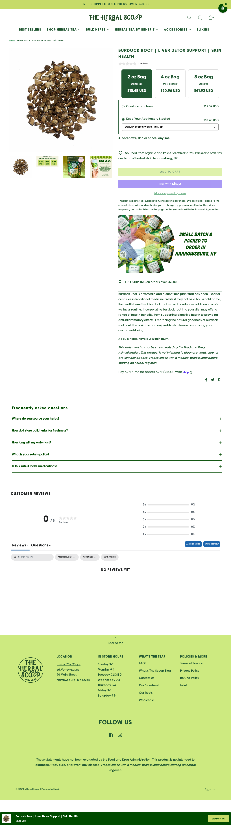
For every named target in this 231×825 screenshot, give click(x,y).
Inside (68, 664)
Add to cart (170, 172)
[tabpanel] (115, 582)
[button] (20, 166)
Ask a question (193, 544)
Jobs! (183, 685)
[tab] (41, 545)
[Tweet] (212, 379)
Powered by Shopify (51, 789)
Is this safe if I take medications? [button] (34, 466)
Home (12, 40)
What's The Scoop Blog (155, 670)
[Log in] (202, 18)
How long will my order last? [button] (31, 442)
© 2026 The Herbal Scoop (27, 789)
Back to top (115, 643)
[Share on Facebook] (205, 379)
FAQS (142, 663)
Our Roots (146, 693)
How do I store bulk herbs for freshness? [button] (40, 430)
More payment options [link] (170, 193)
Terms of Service (191, 663)
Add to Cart (218, 819)
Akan (208, 790)
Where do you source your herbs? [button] (35, 418)
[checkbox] (110, 557)
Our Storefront (149, 685)
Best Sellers (30, 29)
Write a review (212, 544)
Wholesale (146, 700)
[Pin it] (218, 379)
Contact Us (146, 678)
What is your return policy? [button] (30, 454)
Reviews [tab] (20, 545)
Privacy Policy (189, 670)
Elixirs (203, 29)
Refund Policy (189, 678)
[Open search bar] (191, 18)
